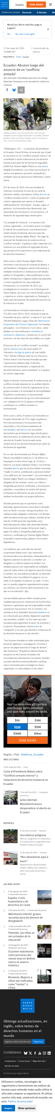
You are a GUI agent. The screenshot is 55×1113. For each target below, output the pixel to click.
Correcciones (24, 1061)
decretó (43, 194)
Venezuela (26, 12)
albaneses (20, 334)
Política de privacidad (20, 1101)
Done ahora (36, 4)
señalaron (42, 612)
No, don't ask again (25, 33)
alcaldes (11, 429)
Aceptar (8, 1108)
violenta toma (16, 348)
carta (44, 166)
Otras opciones (26, 1108)
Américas (26, 754)
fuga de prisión (24, 352)
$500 (37, 727)
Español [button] (20, 4)
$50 (17, 720)
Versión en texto (12, 1065)
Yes (9, 33)
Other (37, 733)
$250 (17, 727)
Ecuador (38, 754)
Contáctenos (10, 1061)
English (19, 56)
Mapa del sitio (39, 1061)
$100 (38, 720)
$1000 (17, 733)
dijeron (15, 468)
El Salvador (42, 12)
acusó (36, 626)
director (24, 429)
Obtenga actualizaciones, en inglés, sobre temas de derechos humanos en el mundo (25, 1028)
